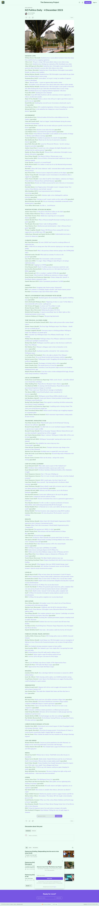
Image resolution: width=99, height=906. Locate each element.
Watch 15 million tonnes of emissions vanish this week (53, 267)
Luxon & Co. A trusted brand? (42, 162)
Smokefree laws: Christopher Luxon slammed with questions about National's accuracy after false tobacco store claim (48, 67)
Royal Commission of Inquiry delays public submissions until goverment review (51, 577)
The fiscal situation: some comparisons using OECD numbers (52, 511)
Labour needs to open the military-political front (47, 654)
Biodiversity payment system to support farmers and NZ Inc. (57, 794)
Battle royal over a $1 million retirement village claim (50, 700)
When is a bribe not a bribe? (49, 214)
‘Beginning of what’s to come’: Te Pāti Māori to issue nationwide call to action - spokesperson (49, 303)
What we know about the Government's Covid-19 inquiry (54, 575)
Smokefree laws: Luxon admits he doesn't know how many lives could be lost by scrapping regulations (49, 59)
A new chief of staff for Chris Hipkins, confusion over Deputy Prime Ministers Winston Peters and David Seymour (49, 180)
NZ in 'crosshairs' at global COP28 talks (47, 273)
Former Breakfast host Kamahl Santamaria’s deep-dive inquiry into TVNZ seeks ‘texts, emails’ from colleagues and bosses (49, 764)
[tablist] (31, 830)
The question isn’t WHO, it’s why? (44, 529)
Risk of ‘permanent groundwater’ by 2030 (51, 281)
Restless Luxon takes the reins (45, 130)
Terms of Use (56, 881)
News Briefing (28, 7)
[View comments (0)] (29, 17)
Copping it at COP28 (40, 265)
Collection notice (19, 904)
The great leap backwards (51, 316)
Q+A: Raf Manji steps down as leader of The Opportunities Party (47, 663)
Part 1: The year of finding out (49, 474)
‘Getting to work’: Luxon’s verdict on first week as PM (52, 199)
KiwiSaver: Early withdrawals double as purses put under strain (46, 468)
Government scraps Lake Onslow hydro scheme (44, 292)
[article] (49, 855)
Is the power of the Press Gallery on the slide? (50, 212)
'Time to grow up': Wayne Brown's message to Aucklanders (45, 390)
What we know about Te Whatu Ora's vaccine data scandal (55, 579)
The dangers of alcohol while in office (49, 363)
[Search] (79, 2)
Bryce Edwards (31, 13)
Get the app (55, 904)
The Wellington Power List (45, 779)
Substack (85, 904)
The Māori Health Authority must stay (52, 558)
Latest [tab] (30, 847)
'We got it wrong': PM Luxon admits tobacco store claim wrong (51, 62)
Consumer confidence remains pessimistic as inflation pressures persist (48, 710)
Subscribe (87, 2)
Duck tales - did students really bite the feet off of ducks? (55, 630)
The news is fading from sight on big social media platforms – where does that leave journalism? (48, 772)
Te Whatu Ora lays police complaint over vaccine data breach (45, 597)
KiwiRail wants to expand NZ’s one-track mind (54, 451)
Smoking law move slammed (44, 93)
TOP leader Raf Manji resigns (43, 665)
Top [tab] (26, 847)
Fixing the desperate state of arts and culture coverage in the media (47, 808)
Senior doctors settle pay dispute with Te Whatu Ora (43, 550)
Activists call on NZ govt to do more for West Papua (43, 656)
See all (27, 885)
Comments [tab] (28, 830)
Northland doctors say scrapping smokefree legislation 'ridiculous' (47, 91)
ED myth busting (39, 536)
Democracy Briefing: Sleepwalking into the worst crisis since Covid (42, 852)
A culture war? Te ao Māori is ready (50, 306)
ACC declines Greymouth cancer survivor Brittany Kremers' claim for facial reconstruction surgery (47, 567)
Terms (15, 904)
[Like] (26, 17)
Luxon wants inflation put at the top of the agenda (53, 495)
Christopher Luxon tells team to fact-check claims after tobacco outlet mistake (50, 85)
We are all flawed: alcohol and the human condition (50, 357)
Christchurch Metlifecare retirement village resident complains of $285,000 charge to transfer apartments (46, 703)
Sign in (95, 2)
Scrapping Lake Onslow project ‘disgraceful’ (49, 287)
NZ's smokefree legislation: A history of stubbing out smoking (55, 107)
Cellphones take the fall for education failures (54, 607)
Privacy (11, 904)
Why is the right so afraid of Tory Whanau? (54, 355)
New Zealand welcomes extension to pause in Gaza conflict (45, 646)
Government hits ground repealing (47, 132)
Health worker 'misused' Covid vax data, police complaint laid (50, 591)
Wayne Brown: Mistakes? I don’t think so (49, 384)
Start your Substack (47, 904)
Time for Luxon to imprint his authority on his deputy (51, 173)
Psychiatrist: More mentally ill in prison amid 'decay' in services (51, 538)
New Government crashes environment (50, 259)
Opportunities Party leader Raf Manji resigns (41, 667)
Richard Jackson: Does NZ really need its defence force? (44, 652)
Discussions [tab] (35, 847)
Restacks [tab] (34, 830)
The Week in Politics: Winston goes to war (50, 156)
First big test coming (46, 308)
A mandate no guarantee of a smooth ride (48, 138)
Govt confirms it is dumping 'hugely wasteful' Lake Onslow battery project (49, 290)
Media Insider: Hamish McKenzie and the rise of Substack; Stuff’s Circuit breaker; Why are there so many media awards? (48, 760)
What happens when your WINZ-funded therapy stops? (52, 564)
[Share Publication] (82, 2)
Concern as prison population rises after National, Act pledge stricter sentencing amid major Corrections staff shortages (48, 744)
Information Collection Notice (49, 883)
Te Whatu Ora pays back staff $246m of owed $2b (42, 548)
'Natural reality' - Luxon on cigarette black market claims (45, 82)
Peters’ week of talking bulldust (48, 224)
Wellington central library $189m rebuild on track (53, 396)
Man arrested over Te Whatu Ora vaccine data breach (43, 585)
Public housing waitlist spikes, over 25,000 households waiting (53, 677)
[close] (62, 861)
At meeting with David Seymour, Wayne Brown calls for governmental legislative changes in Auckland (47, 387)
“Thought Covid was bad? (31, 855)
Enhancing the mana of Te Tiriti (50, 310)
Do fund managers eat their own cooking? (51, 716)
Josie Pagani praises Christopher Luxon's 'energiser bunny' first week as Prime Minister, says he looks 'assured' (48, 188)
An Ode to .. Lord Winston (47, 206)
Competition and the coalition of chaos (44, 497)
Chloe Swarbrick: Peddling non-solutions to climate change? (51, 275)
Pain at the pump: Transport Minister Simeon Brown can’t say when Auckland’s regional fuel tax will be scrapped (49, 432)
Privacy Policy (59, 883)
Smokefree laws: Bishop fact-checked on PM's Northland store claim (52, 64)
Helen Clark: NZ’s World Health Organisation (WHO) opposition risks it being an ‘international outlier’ (47, 522)
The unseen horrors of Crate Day (47, 365)
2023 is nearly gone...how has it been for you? (53, 480)
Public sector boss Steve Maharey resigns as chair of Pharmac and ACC (48, 552)
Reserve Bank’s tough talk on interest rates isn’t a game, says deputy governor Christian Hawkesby (48, 487)
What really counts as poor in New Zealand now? (52, 466)
